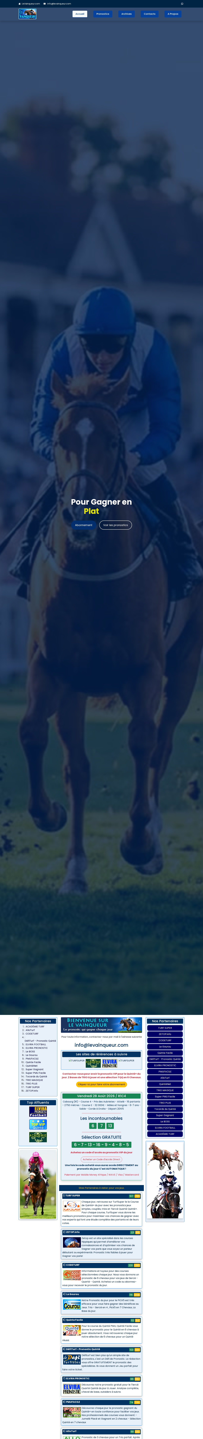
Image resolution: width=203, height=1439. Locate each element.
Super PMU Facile (36, 1073)
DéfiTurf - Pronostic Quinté (40, 1041)
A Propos (173, 14)
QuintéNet (32, 1066)
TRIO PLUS (31, 1083)
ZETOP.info (32, 1090)
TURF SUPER (33, 1087)
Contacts (149, 14)
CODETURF (32, 1033)
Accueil (79, 14)
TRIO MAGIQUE (34, 1080)
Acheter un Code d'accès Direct (101, 1159)
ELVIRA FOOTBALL (36, 1044)
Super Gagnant (35, 1069)
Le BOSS (30, 1051)
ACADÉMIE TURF (35, 1026)
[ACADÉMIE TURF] (38, 1137)
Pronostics (102, 14)
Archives (126, 14)
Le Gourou (31, 1055)
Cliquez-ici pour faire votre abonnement (101, 1084)
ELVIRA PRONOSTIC (37, 1048)
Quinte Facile (33, 1062)
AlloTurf (30, 1030)
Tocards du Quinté (36, 1076)
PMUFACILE (32, 1058)
